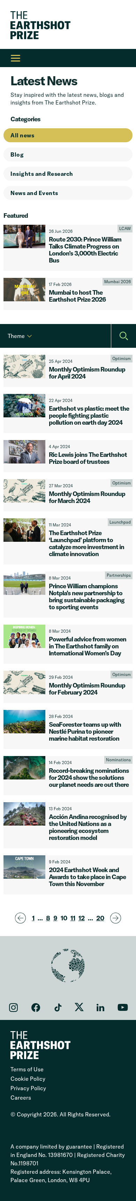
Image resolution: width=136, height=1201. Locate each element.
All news (22, 135)
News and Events (34, 192)
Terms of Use (27, 1069)
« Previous (21, 918)
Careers (20, 1097)
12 (81, 918)
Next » (116, 918)
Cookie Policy (27, 1078)
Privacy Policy (28, 1088)
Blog (17, 154)
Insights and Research (41, 173)
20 (100, 918)
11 (72, 918)
